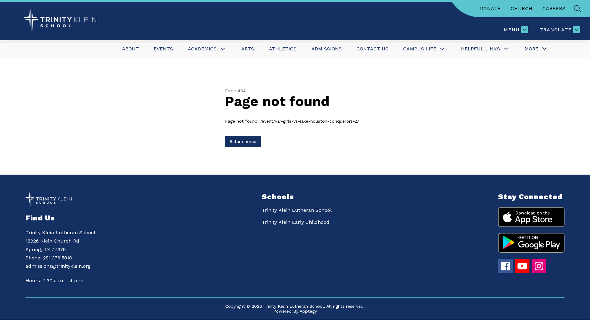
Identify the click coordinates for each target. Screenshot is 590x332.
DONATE (490, 8)
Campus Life (419, 49)
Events (163, 49)
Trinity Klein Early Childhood (295, 222)
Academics (202, 49)
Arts (247, 49)
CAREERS (554, 8)
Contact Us (372, 49)
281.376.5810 (57, 258)
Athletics (283, 49)
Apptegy (308, 311)
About (130, 49)
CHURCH (522, 8)
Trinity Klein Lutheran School (297, 210)
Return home (243, 141)
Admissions (326, 49)
